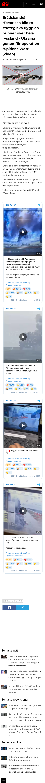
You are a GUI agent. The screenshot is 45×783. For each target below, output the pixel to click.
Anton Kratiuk (13, 59)
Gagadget (5, 3)
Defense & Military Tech (13, 601)
